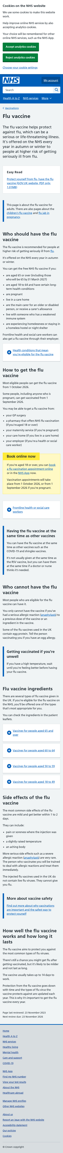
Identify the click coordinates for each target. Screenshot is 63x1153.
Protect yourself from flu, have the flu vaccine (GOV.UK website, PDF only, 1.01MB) (30, 183)
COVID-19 (8, 1063)
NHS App (24, 473)
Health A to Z (11, 98)
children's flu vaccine (19, 213)
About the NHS (11, 1087)
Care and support (12, 1057)
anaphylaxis (48, 615)
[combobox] (28, 90)
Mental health (10, 1052)
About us (8, 1114)
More (46, 99)
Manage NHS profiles (14, 1100)
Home (6, 1030)
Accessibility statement (15, 1125)
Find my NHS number (14, 1076)
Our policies (9, 1130)
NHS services (30, 98)
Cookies (7, 1135)
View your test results (14, 1082)
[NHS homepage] (11, 80)
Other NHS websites (13, 1106)
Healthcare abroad (13, 1092)
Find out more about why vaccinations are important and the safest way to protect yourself (30, 909)
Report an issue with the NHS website (23, 1119)
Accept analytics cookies (21, 46)
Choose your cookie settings (20, 67)
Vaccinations (12, 108)
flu (52, 251)
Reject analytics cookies (20, 57)
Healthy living (10, 1047)
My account (51, 80)
